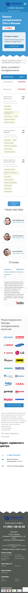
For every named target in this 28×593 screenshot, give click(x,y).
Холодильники (5, 556)
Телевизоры (18, 565)
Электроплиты (18, 554)
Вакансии (3, 580)
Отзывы (17, 578)
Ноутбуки (3, 565)
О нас (2, 578)
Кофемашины (4, 572)
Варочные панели (19, 556)
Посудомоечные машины (5, 559)
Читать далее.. (5, 436)
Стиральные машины (6, 554)
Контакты (17, 580)
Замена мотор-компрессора (7, 97)
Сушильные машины (20, 558)
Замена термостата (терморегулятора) (9, 161)
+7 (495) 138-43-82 (13, 455)
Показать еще (14, 204)
